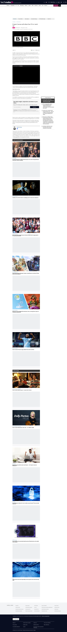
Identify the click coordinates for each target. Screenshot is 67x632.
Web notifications (46, 624)
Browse (46, 5)
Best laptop (27, 18)
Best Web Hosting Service (19, 609)
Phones (8, 5)
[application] (26, 74)
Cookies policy (25, 624)
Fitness (26, 5)
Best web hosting (34, 18)
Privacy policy (15, 624)
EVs (42, 5)
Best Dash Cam (57, 607)
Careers (24, 626)
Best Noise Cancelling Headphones (47, 607)
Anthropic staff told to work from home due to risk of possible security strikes (47, 127)
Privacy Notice (15, 110)
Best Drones (56, 609)
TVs (18, 5)
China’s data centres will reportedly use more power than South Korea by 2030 (48, 100)
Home (40, 5)
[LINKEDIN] (17, 128)
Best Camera (56, 605)
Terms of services (24, 109)
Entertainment (19, 21)
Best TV (35, 607)
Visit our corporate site (45, 616)
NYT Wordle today (42, 18)
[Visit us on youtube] (51, 2)
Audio (29, 5)
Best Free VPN (18, 607)
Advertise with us (36, 624)
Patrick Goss (18, 27)
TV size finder (20, 18)
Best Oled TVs (36, 609)
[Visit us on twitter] (50, 2)
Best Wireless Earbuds (45, 609)
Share (14, 50)
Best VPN (49, 18)
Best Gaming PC (28, 609)
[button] (64, 2)
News (14, 27)
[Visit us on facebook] (48, 2)
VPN (32, 5)
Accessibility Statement (16, 626)
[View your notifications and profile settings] (61, 2)
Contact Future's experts (27, 622)
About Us (14, 622)
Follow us (33, 50)
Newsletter (38, 50)
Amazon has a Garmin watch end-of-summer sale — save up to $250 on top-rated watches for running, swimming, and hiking (48, 112)
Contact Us (35, 622)
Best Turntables (44, 605)
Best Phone (36, 605)
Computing (12, 5)
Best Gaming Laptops (29, 607)
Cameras (36, 5)
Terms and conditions (47, 622)
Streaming (22, 5)
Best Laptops (27, 605)
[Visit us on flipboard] (53, 2)
